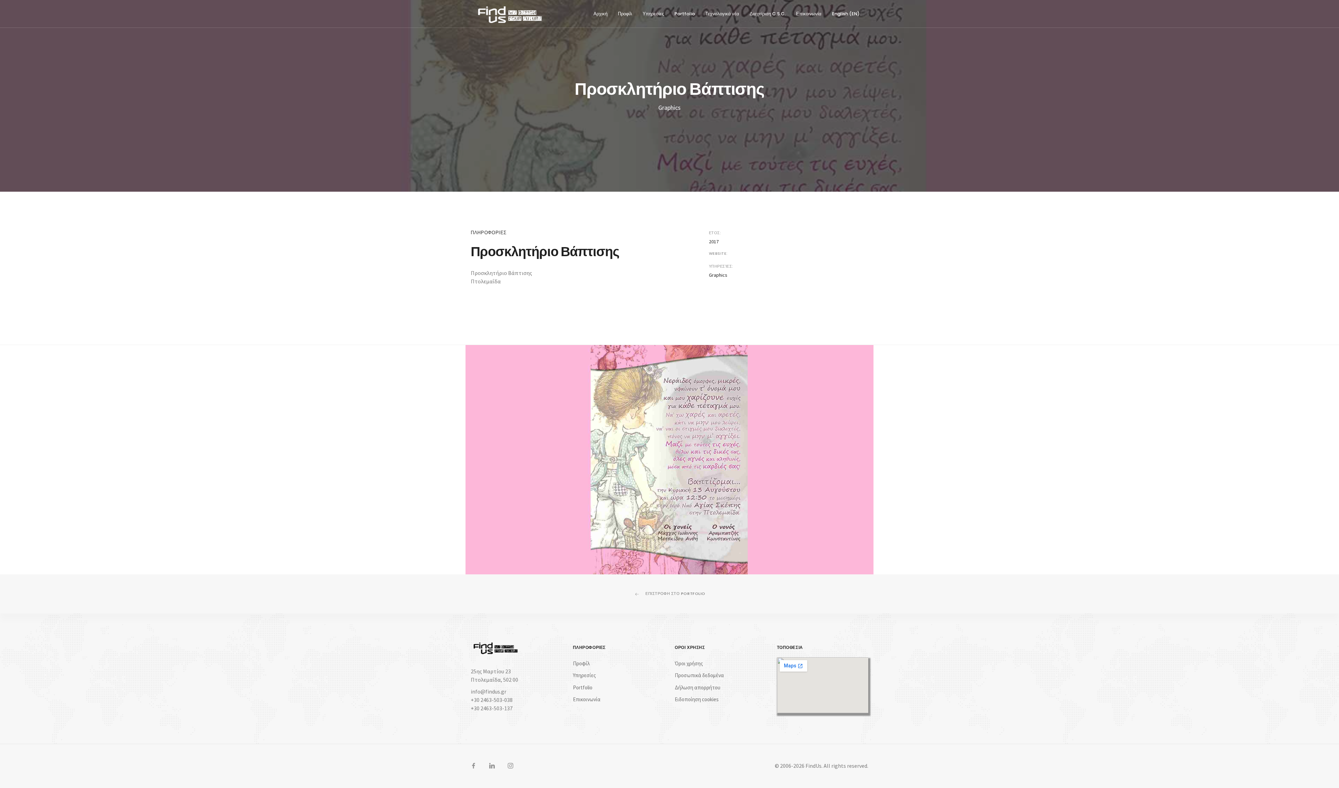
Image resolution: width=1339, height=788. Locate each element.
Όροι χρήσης (689, 663)
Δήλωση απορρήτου (697, 687)
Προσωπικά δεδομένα (699, 675)
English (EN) (846, 13)
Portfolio (684, 13)
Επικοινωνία (809, 13)
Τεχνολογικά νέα (722, 13)
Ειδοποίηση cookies (697, 699)
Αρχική (600, 13)
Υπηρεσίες (653, 13)
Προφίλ (625, 13)
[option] (669, 459)
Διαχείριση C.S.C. (768, 13)
